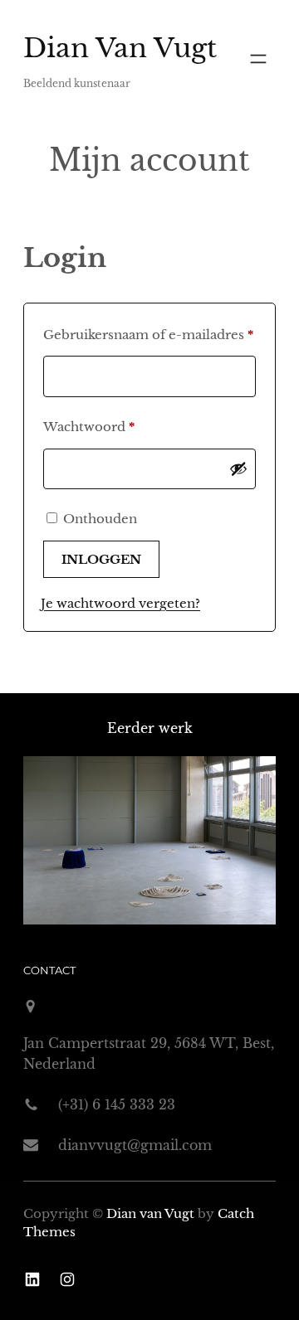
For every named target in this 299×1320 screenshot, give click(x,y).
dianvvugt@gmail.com (135, 1145)
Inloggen (101, 559)
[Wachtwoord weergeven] (238, 468)
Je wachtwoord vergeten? (120, 603)
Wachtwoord (111, 426)
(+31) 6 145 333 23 (116, 1104)
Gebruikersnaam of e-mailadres (149, 334)
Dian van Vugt (120, 48)
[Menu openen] (258, 58)
